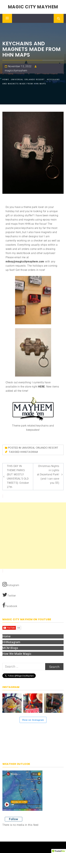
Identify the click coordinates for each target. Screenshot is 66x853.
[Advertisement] (33, 535)
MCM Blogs (10, 648)
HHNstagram (29, 452)
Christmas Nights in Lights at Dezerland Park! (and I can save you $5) (48, 474)
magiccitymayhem (16, 70)
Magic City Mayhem (33, 7)
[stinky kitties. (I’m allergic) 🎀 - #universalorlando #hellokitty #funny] (12, 703)
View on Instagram (33, 720)
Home (6, 636)
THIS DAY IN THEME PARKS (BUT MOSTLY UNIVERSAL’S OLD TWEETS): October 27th (18, 477)
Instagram (13, 585)
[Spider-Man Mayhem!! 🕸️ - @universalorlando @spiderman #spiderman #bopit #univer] (32, 703)
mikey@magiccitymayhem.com (25, 261)
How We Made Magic (16, 653)
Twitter (11, 595)
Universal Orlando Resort (40, 448)
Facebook (11, 606)
